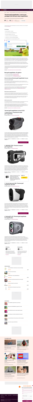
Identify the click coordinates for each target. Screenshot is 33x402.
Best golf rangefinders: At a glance (9, 31)
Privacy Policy (10, 395)
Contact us (2, 395)
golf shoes (22, 88)
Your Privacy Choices (15, 395)
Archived (8, 12)
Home (5, 12)
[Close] (25, 41)
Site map (6, 395)
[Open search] (30, 10)
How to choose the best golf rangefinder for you (11, 32)
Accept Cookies (23, 46)
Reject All (19, 46)
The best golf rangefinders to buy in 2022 (10, 34)
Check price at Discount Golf (15, 115)
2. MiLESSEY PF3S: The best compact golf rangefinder (11, 37)
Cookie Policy (10, 44)
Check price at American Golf (15, 186)
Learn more (8, 26)
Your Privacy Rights (10, 46)
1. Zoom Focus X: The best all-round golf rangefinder (11, 35)
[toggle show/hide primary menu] (31, 10)
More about (7, 254)
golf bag (19, 88)
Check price (24, 177)
